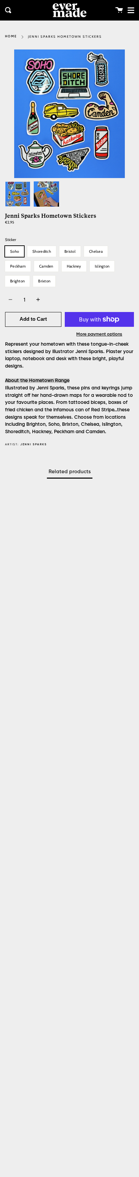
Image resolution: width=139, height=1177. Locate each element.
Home (11, 36)
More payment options (99, 334)
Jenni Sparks (33, 444)
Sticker (10, 239)
